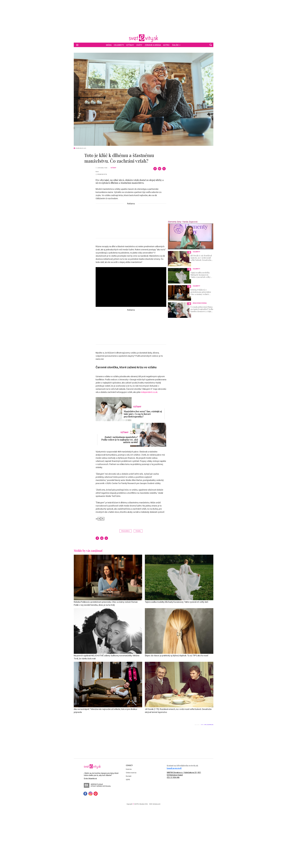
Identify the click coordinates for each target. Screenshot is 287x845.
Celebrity (119, 45)
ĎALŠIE (175, 45)
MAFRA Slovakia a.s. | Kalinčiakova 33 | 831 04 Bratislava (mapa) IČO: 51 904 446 (184, 774)
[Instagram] (90, 794)
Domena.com (156, 804)
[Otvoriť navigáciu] (77, 45)
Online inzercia (131, 772)
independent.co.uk (149, 392)
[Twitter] (164, 168)
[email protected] (174, 768)
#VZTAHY (138, 531)
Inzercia (129, 769)
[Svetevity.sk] (143, 38)
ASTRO (166, 45)
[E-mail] (159, 168)
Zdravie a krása (153, 45)
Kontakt (128, 776)
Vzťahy (130, 45)
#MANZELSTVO (125, 531)
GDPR (128, 779)
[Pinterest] (96, 794)
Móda (109, 45)
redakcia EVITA (102, 174)
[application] (190, 236)
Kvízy (139, 45)
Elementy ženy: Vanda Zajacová (182, 221)
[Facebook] (155, 168)
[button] (210, 45)
